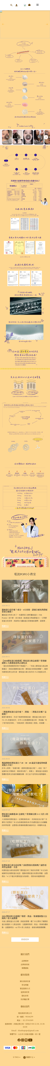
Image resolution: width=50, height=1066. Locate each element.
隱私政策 (25, 995)
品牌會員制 (25, 964)
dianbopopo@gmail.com (28, 1030)
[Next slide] (46, 137)
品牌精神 (25, 961)
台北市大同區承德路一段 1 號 (29, 1034)
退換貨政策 (25, 992)
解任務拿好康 (25, 981)
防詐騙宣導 (25, 999)
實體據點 (25, 968)
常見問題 (25, 985)
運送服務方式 (25, 988)
